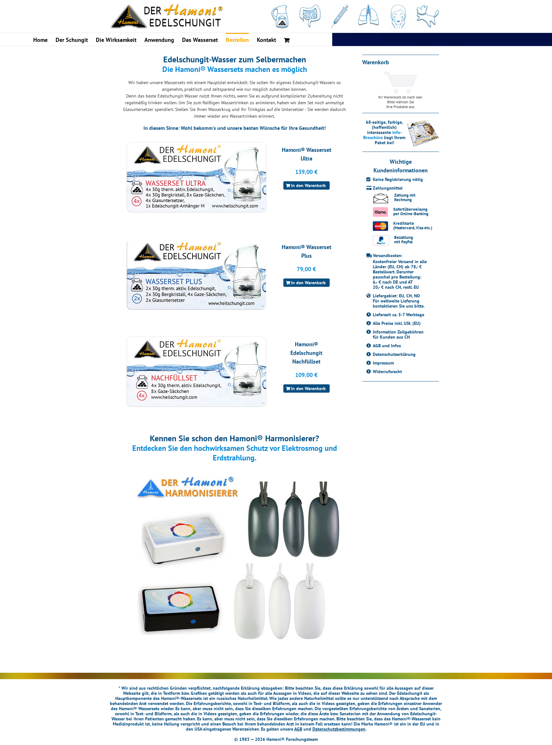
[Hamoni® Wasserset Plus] (194, 274)
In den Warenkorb (308, 185)
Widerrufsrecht (387, 371)
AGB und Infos (387, 346)
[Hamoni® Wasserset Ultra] (194, 177)
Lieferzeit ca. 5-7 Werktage (398, 315)
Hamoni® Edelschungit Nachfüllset (306, 353)
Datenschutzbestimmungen (338, 729)
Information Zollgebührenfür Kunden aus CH (398, 334)
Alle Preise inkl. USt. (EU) (397, 323)
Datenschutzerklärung (394, 354)
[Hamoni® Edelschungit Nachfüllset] (194, 371)
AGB (298, 729)
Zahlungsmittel (387, 188)
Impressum (383, 363)
